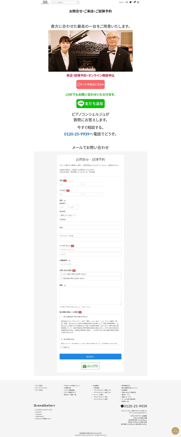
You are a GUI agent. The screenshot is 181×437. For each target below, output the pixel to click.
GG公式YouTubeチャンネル (43, 409)
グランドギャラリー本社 (101, 397)
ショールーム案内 (98, 394)
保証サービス (126, 394)
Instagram (38, 414)
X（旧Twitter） (39, 416)
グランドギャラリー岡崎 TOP (102, 390)
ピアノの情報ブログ (70, 392)
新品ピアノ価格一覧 (70, 394)
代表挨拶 (96, 388)
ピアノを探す (39, 385)
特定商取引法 (126, 385)
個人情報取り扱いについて (130, 388)
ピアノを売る (39, 390)
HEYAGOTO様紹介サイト (43, 419)
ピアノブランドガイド (41, 388)
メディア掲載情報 (69, 390)
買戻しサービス (126, 397)
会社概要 (96, 385)
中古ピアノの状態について (72, 385)
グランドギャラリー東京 (101, 399)
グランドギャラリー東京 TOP (102, 392)
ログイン (121, 2)
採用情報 (124, 390)
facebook (38, 412)
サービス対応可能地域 (128, 399)
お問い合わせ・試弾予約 (129, 392)
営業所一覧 (125, 401)
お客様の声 (67, 388)
